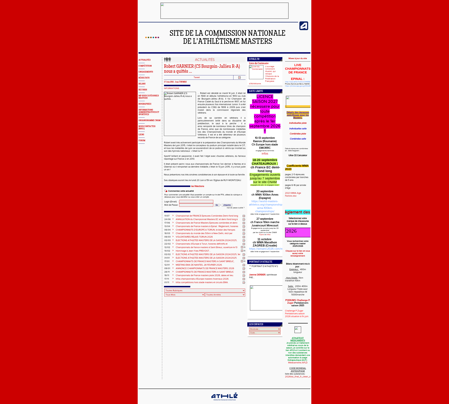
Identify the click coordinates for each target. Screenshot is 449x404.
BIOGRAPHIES (145, 104)
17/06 (167, 222)
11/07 (166, 215)
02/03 (167, 240)
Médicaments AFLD (297, 362)
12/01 (167, 264)
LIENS (141, 134)
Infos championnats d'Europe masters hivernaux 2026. (202, 279)
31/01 (167, 257)
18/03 (167, 233)
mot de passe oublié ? (235, 208)
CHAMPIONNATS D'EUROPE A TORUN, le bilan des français (205, 229)
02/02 (167, 254)
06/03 (167, 236)
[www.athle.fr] (303, 29)
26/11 (167, 272)
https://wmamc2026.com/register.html (272, 249)
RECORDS (143, 90)
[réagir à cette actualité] (244, 216)
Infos (268, 235)
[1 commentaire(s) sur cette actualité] (242, 247)
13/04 (167, 226)
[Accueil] (152, 37)
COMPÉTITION (145, 66)
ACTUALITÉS (144, 60)
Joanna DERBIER (257, 274)
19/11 (166, 275)
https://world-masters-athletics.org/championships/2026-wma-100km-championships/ (270, 206)
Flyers (261, 235)
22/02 (167, 243)
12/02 (167, 247)
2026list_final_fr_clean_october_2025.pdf (306, 376)
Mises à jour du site (298, 58)
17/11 (166, 279)
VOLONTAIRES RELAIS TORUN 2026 (194, 236)
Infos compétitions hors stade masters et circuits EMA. (202, 282)
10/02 (167, 250)
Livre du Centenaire (259, 63)
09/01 (167, 268)
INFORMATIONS (171, 88)
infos (265, 153)
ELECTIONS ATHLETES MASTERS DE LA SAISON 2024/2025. (206, 257)
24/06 (167, 219)
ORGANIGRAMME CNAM (149, 120)
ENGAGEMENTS (146, 72)
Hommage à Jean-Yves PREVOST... (193, 250)
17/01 (166, 261)
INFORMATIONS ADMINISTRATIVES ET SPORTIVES (149, 112)
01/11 (166, 282)
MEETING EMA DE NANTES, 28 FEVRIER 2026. (199, 264)
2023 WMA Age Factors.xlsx (293, 194)
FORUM (142, 140)
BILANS (142, 84)
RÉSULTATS (144, 78)
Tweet (197, 77)
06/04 (167, 229)
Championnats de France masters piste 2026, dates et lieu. (205, 275)
